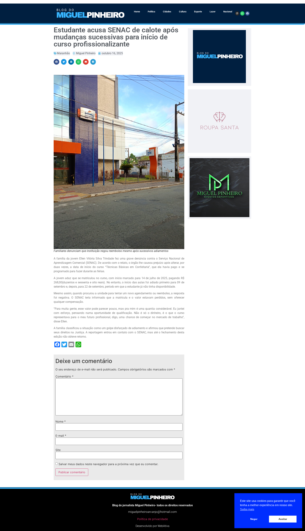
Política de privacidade (152, 519)
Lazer (213, 11)
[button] (56, 62)
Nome (60, 421)
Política (151, 11)
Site (58, 450)
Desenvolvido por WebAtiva (152, 526)
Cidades (167, 11)
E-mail (60, 435)
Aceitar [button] (283, 519)
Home (137, 11)
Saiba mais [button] (247, 509)
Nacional (227, 11)
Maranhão (63, 53)
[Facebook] (247, 13)
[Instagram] (237, 13)
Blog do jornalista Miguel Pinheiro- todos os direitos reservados (152, 505)
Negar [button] (253, 519)
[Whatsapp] (242, 13)
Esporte (198, 11)
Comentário (64, 376)
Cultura (182, 11)
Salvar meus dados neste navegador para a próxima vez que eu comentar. (108, 464)
